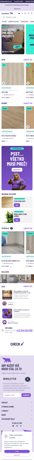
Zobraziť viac (27, 59)
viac (17, 205)
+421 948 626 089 (24, 330)
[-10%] (13, 74)
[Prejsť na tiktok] (20, 425)
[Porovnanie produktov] (28, 13)
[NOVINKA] (13, 117)
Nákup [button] (4, 415)
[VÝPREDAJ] (13, 242)
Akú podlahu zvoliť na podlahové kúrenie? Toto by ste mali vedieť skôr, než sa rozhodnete (22, 293)
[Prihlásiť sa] (22, 13)
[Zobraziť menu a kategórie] (31, 13)
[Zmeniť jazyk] (19, 13)
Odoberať (26, 395)
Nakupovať (17, 170)
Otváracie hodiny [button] (8, 407)
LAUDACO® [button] (5, 411)
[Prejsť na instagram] (17, 425)
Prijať (17, 451)
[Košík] (25, 13)
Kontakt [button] (5, 402)
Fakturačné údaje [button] (8, 419)
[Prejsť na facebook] (13, 425)
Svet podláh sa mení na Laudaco (21, 310)
